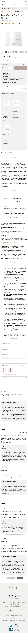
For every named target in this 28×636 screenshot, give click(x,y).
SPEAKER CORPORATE (11, 8)
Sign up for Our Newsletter (14, 598)
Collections (18, 602)
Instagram (12, 596)
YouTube (16, 596)
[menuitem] (11, 578)
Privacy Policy (7, 615)
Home (4, 602)
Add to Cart (20, 68)
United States (15, 610)
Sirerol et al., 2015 (6, 242)
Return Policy (17, 617)
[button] (14, 58)
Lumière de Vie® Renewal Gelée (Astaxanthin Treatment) (15, 110)
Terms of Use (21, 615)
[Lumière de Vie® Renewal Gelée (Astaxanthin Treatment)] (16, 102)
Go (26, 1)
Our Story (17, 604)
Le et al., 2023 (11, 232)
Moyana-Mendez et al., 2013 (11, 240)
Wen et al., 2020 (14, 242)
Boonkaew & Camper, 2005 (21, 231)
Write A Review (13, 361)
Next (19, 577)
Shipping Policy (11, 617)
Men (14, 602)
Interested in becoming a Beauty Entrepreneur (14, 606)
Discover (23, 602)
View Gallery (24, 365)
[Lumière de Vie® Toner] (7, 102)
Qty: (2, 67)
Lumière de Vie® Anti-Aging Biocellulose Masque (6, 136)
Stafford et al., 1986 (5, 232)
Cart (25, 4)
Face (7, 602)
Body (11, 602)
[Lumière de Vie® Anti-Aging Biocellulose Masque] (7, 128)
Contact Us (11, 604)
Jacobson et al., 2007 (9, 224)
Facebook (9, 596)
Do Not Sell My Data (14, 615)
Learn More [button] (24, 88)
